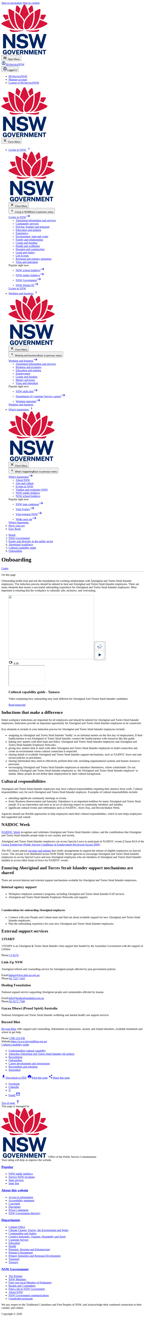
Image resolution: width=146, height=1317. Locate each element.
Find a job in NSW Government (27, 1288)
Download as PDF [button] (14, 1077)
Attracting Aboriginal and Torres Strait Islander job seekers (41, 1053)
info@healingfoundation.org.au (26, 998)
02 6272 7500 (17, 1001)
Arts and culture (25, 483)
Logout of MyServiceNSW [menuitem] (24, 82)
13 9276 (14, 955)
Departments (10, 1220)
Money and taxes (25, 379)
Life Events (22, 255)
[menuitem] (18, 76)
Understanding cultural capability (27, 1050)
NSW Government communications (29, 1295)
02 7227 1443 (17, 978)
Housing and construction (30, 249)
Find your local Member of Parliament (30, 1282)
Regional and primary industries (33, 258)
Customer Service (18, 1239)
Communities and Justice (22, 1233)
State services (16, 1180)
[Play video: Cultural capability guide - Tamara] (99, 650)
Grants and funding (26, 242)
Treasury (13, 1262)
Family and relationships (29, 239)
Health (12, 1246)
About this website (14, 1190)
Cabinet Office (17, 1226)
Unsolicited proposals (21, 1298)
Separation (14, 1069)
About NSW (23, 480)
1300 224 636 (17, 1038)
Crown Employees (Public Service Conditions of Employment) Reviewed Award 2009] (50, 844)
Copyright (14, 1203)
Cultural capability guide (15, 1044)
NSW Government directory (24, 1213)
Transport (14, 1259)
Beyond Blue (8, 1028)
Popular (7, 1167)
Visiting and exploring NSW (32, 489)
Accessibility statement (21, 1200)
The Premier (15, 1276)
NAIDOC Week (10, 832)
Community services (27, 223)
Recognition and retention (23, 1066)
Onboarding (15, 1060)
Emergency (22, 233)
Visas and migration (27, 262)
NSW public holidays (28, 492)
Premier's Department (21, 1252)
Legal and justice (25, 252)
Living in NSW (19, 217)
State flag (14, 1183)
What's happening (21, 476)
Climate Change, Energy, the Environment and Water (38, 1230)
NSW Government (14, 1269)
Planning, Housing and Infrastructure (29, 1249)
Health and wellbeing (28, 246)
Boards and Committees (22, 1285)
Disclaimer (15, 1206)
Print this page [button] (37, 1077)
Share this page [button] (59, 1077)
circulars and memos (39, 850)
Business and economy (28, 367)
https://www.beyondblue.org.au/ (29, 1041)
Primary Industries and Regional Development (35, 1255)
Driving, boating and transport (32, 226)
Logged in (12, 70)
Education (14, 1243)
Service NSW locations (22, 1176)
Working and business (23, 360)
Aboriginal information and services (36, 220)
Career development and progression (29, 1063)
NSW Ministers (17, 1279)
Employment (23, 373)
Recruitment (15, 1057)
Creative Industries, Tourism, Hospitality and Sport (37, 1236)
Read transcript (17, 704)
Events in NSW (24, 486)
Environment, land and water (32, 236)
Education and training (28, 230)
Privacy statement (18, 1210)
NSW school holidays (28, 496)
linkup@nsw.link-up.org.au (24, 975)
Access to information (21, 1197)
